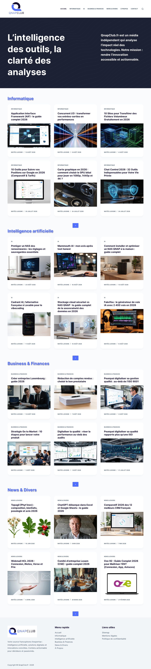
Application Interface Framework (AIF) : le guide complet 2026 (26, 116)
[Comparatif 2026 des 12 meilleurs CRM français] (122, 524)
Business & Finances (96, 9)
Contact (134, 9)
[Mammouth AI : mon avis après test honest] (75, 265)
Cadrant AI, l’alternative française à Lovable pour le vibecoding (26, 305)
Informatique (75, 9)
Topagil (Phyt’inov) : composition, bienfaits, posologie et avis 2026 (24, 507)
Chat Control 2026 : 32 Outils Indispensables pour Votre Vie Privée (121, 172)
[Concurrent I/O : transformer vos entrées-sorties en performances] (75, 135)
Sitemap (105, 632)
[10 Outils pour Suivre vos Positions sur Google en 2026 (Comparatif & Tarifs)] (29, 192)
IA (84, 9)
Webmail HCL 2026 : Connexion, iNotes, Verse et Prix (27, 564)
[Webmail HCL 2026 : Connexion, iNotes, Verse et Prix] (29, 583)
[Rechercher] (142, 9)
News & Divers (112, 9)
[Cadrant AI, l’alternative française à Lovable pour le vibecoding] (29, 324)
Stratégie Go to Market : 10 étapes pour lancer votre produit (26, 434)
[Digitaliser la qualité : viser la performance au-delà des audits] (75, 454)
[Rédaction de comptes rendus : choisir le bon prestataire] (75, 397)
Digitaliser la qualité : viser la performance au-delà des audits (74, 434)
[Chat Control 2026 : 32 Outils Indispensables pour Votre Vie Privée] (122, 192)
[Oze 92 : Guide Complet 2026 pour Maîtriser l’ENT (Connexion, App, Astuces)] (122, 583)
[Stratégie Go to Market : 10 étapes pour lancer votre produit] (29, 454)
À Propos (124, 9)
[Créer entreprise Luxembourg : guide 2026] (29, 397)
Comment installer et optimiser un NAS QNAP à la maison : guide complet (121, 249)
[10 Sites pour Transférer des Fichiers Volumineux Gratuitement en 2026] (122, 135)
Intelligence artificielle (64, 639)
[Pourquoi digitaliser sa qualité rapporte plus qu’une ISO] (122, 450)
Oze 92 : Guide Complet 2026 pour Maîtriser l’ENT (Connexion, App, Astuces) (121, 564)
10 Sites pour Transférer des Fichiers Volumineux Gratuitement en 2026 (120, 116)
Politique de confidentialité (114, 639)
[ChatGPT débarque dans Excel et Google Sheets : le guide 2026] (75, 527)
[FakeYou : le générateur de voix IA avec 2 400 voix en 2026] (122, 321)
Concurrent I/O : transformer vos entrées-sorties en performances (74, 116)
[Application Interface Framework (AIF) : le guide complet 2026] (29, 135)
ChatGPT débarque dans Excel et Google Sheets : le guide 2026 (75, 507)
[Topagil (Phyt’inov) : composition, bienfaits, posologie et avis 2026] (29, 527)
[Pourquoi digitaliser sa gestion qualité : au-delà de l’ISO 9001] (122, 397)
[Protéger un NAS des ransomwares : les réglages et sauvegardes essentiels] (29, 268)
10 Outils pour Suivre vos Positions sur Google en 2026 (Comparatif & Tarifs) (28, 172)
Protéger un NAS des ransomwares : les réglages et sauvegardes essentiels (28, 249)
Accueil (63, 9)
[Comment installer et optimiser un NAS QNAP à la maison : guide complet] (122, 268)
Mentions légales (109, 636)
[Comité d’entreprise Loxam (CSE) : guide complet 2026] (75, 580)
